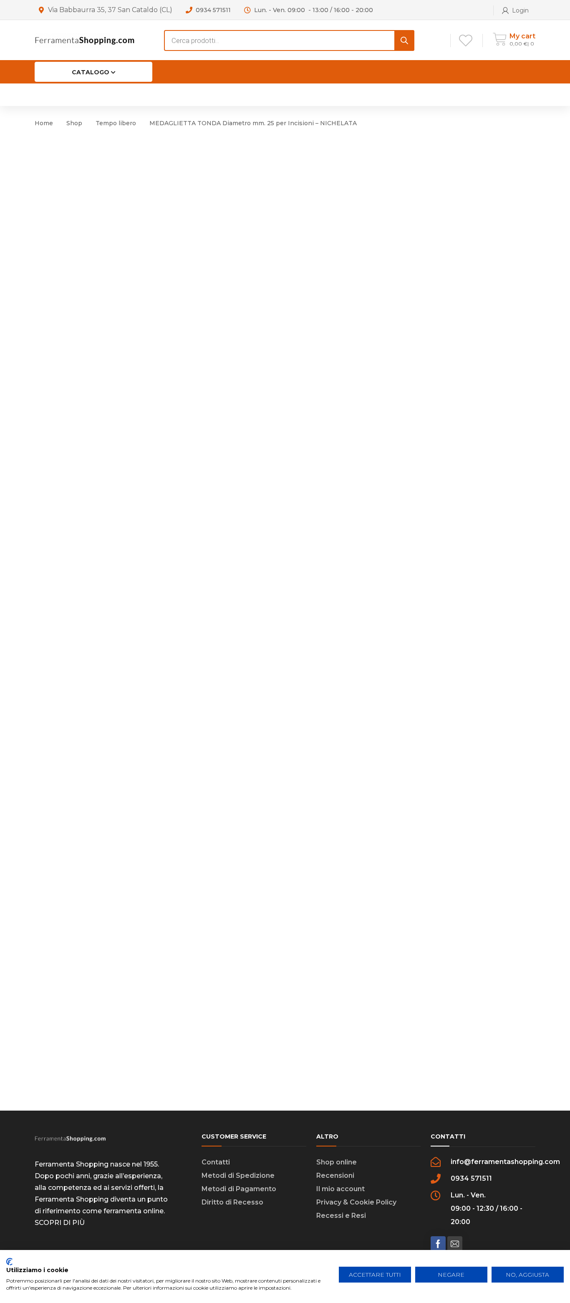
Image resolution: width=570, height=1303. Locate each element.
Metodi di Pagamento (239, 1189)
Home (44, 123)
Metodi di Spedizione (238, 1175)
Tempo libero (116, 123)
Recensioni (335, 1175)
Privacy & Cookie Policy (356, 1202)
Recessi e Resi (341, 1216)
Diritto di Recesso (232, 1202)
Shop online (336, 1162)
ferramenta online (133, 1211)
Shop (74, 123)
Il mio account (340, 1189)
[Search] (404, 40)
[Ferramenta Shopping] (85, 40)
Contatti (216, 1162)
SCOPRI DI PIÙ (60, 1223)
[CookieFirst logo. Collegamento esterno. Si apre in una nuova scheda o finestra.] (9, 1261)
